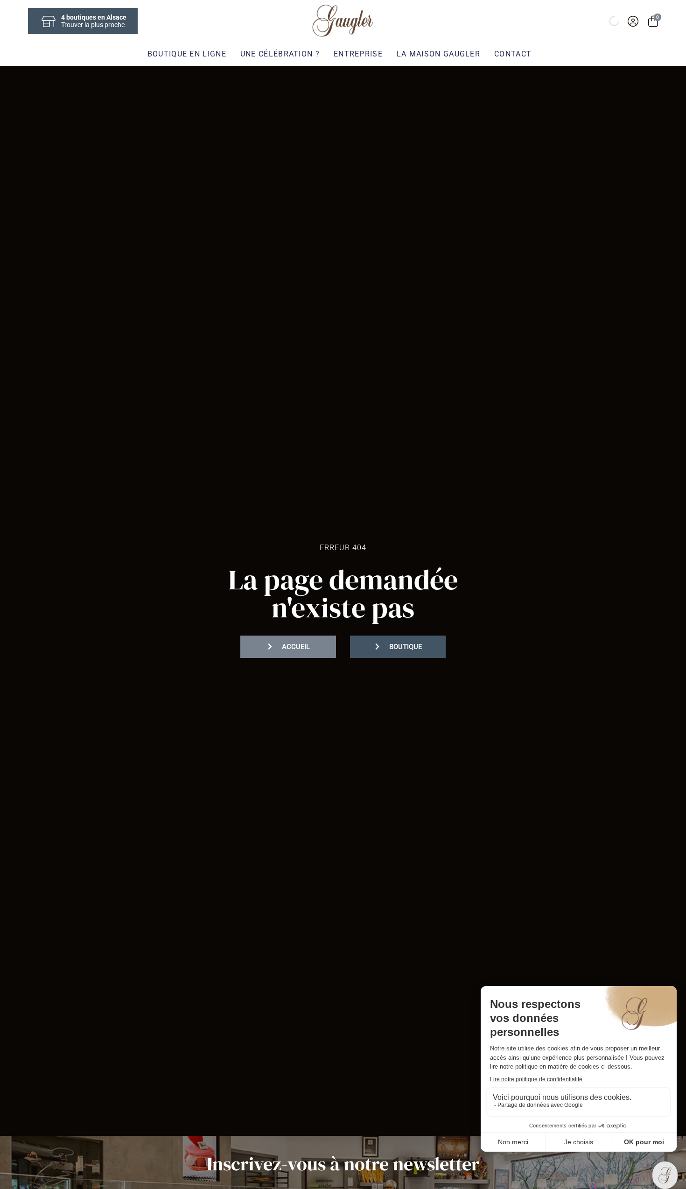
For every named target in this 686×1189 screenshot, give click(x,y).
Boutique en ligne (186, 53)
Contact (513, 53)
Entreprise (358, 53)
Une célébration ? (280, 53)
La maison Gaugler (438, 53)
